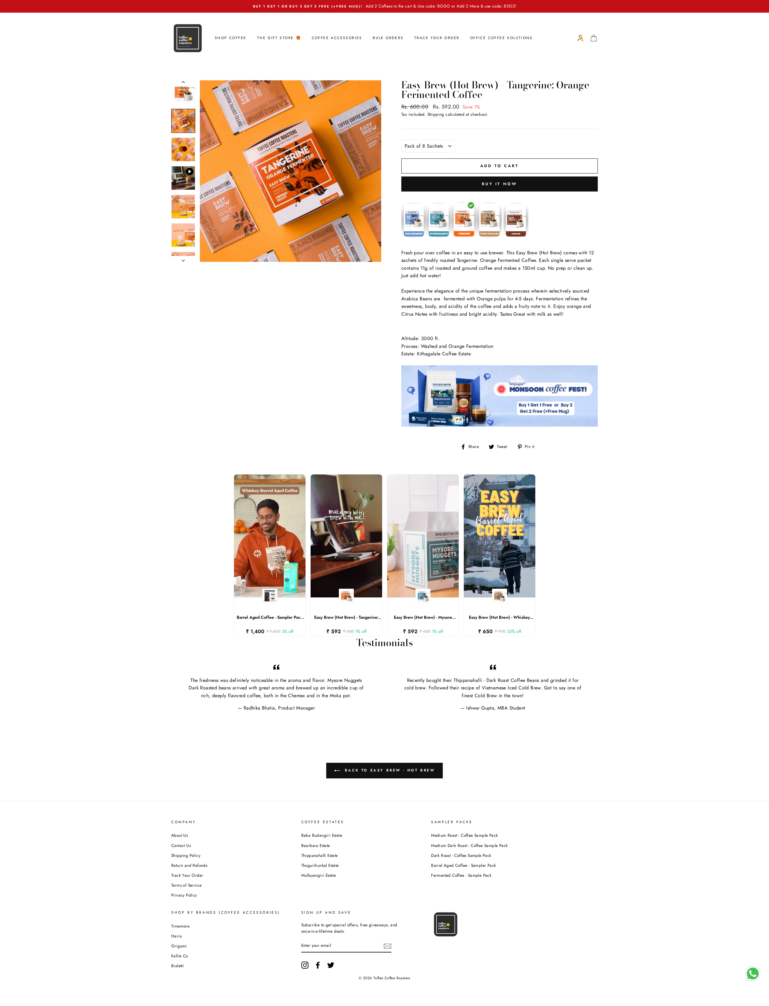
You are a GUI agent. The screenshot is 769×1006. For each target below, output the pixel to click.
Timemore (180, 926)
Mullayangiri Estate (318, 875)
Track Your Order (187, 875)
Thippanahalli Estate (319, 855)
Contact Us (181, 845)
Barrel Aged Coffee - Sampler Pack (463, 865)
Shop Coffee (230, 38)
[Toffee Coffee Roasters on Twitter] (330, 965)
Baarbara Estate (315, 845)
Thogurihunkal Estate (320, 865)
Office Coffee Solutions (501, 38)
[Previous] (183, 83)
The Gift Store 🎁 (279, 38)
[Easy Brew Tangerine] (464, 237)
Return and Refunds (189, 865)
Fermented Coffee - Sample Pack (461, 875)
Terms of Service (186, 885)
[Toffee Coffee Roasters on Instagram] (305, 965)
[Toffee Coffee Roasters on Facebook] (317, 965)
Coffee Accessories (337, 38)
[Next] (183, 259)
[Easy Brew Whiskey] (489, 237)
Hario (176, 936)
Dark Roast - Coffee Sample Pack (461, 855)
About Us (179, 835)
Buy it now (499, 184)
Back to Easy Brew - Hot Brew (388, 770)
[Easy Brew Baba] (413, 237)
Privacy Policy (184, 895)
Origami (179, 946)
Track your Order (436, 38)
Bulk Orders (388, 38)
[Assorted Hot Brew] (515, 237)
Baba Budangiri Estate (321, 835)
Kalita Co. (180, 956)
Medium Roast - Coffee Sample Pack (464, 835)
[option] (384, 6)
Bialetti (177, 966)
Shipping (435, 114)
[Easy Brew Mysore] (438, 237)
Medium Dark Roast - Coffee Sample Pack (469, 845)
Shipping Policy (185, 855)
